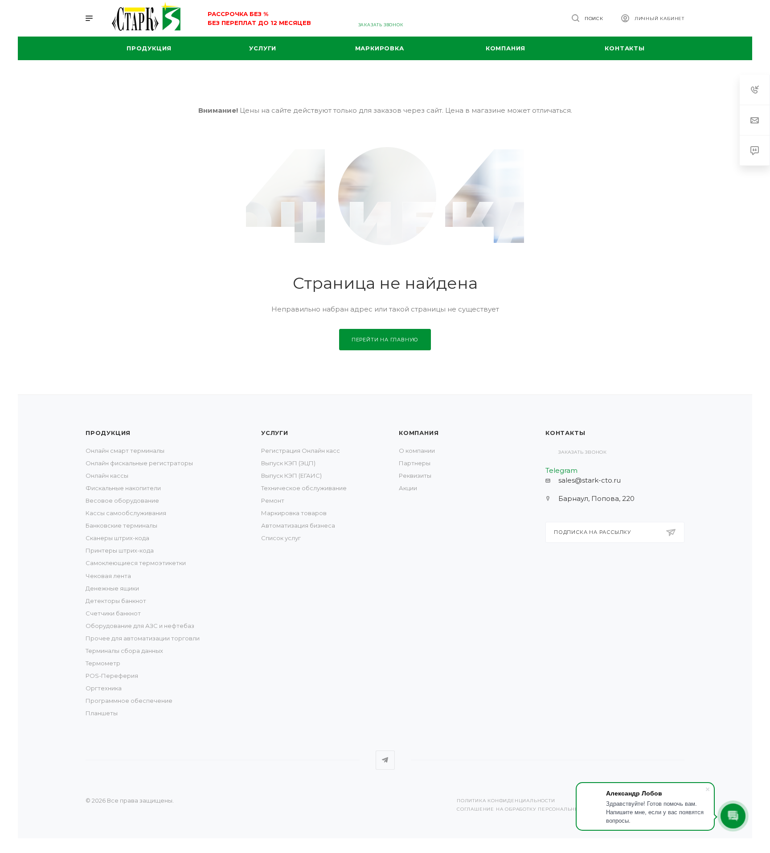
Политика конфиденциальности (506, 801)
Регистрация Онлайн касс (300, 450)
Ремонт (272, 500)
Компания (418, 432)
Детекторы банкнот (116, 600)
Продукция (108, 432)
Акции (408, 488)
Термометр (103, 663)
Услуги (274, 432)
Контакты (565, 432)
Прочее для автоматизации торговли (143, 638)
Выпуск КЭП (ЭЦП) (288, 463)
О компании (417, 450)
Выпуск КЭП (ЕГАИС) (291, 475)
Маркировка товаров (294, 513)
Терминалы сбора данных (124, 650)
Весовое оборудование (122, 500)
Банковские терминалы (121, 525)
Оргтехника (104, 688)
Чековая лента (108, 575)
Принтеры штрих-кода (120, 550)
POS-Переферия (112, 675)
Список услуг (281, 537)
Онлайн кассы (107, 475)
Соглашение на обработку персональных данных (532, 809)
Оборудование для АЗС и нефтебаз (140, 625)
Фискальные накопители (123, 488)
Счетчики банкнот (113, 613)
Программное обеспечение (129, 700)
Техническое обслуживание (304, 488)
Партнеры (414, 463)
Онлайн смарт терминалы (125, 450)
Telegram (385, 760)
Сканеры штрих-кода (117, 537)
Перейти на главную (385, 339)
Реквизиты (415, 475)
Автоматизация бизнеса (298, 525)
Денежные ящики (112, 588)
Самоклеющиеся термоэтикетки (136, 562)
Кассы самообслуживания (126, 513)
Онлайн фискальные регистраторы (139, 463)
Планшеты (102, 713)
